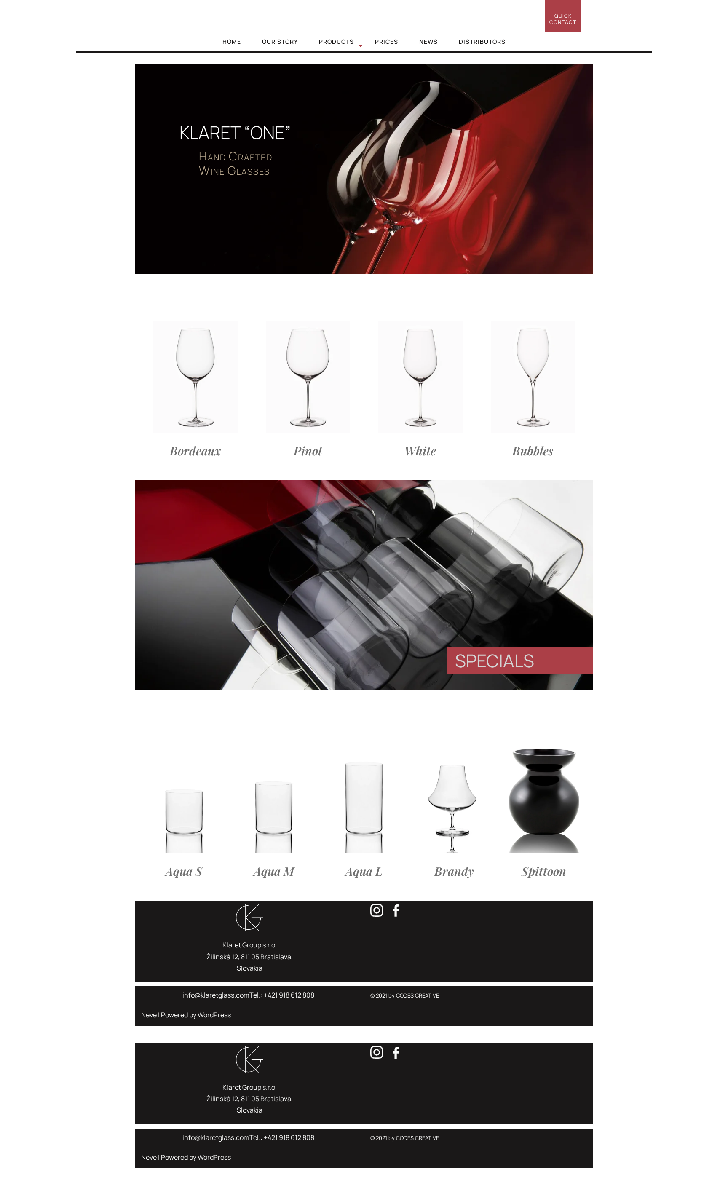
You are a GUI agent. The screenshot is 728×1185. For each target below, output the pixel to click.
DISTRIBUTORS (482, 41)
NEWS (428, 41)
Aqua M (274, 871)
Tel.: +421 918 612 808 (281, 995)
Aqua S (184, 871)
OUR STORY (280, 41)
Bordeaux (195, 450)
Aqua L (364, 871)
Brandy (454, 871)
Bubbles (532, 450)
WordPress (214, 1014)
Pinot (308, 450)
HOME (231, 41)
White (420, 450)
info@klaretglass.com (215, 995)
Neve (149, 1014)
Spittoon (544, 871)
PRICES (386, 41)
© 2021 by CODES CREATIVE (404, 995)
